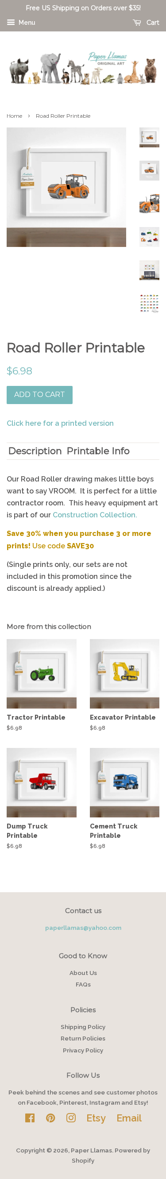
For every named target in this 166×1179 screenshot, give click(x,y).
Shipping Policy (83, 1026)
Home (14, 115)
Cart (152, 23)
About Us (83, 972)
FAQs (83, 984)
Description (35, 450)
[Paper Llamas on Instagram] (71, 1119)
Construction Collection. (95, 515)
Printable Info (98, 450)
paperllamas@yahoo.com (83, 927)
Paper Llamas (91, 1150)
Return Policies (83, 1038)
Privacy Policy (83, 1050)
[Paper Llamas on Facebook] (30, 1119)
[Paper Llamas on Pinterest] (50, 1119)
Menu (26, 22)
